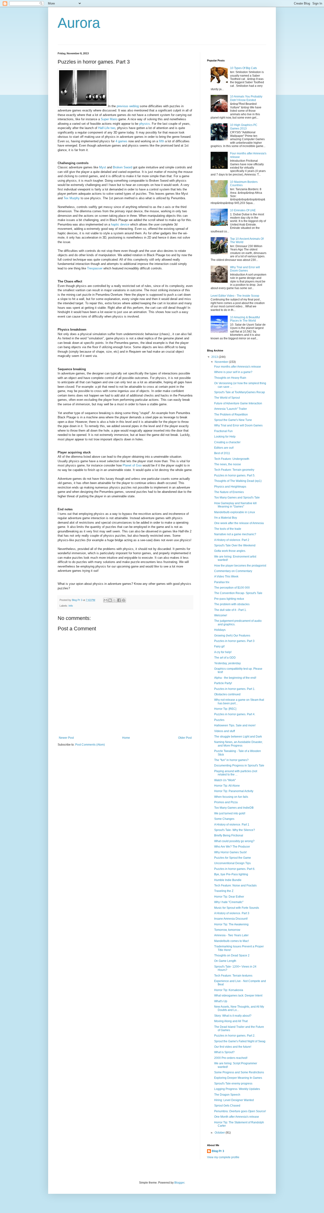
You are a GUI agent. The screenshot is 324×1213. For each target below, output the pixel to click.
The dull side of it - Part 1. (230, 610)
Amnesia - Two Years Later (231, 935)
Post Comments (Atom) (90, 744)
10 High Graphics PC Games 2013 (243, 126)
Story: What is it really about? (232, 1015)
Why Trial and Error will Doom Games (245, 269)
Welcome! (220, 615)
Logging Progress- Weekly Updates (237, 1089)
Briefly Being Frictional (228, 835)
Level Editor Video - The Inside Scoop (235, 295)
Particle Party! (223, 683)
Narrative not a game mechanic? (235, 534)
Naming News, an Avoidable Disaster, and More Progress (238, 743)
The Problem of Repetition (231, 414)
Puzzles (219, 720)
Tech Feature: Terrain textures (233, 975)
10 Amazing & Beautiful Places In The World (245, 319)
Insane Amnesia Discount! (231, 918)
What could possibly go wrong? (234, 841)
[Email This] (105, 600)
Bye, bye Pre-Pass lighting (231, 874)
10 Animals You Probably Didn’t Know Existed (246, 98)
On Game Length (225, 961)
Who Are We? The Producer (232, 846)
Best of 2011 (222, 453)
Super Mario (109, 119)
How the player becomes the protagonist (240, 565)
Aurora (79, 23)
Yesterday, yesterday (227, 663)
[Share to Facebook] (119, 600)
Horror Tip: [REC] (225, 708)
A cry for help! (222, 652)
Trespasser (94, 268)
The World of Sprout (227, 397)
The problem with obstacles (232, 604)
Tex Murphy (72, 198)
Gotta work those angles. (230, 551)
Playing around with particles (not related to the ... (235, 773)
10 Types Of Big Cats (243, 68)
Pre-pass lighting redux (229, 598)
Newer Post (66, 737)
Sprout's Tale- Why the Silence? (234, 830)
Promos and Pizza (226, 802)
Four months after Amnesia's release (237, 366)
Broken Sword (122, 167)
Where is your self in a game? (233, 372)
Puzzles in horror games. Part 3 (234, 641)
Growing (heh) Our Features (232, 635)
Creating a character (227, 442)
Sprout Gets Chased (227, 1105)
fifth (161, 141)
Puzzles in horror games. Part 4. (234, 714)
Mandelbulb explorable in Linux (234, 512)
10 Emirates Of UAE (243, 210)
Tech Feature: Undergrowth (231, 459)
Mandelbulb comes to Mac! (231, 941)
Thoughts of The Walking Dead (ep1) (238, 481)
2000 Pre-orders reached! (230, 1058)
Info (71, 605)
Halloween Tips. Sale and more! (234, 725)
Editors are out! (224, 447)
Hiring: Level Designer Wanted (234, 1100)
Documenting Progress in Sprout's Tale (239, 765)
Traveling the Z (223, 891)
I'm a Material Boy (225, 517)
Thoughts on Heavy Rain (230, 377)
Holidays (220, 630)
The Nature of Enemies (229, 492)
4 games (121, 141)
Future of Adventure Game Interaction (238, 403)
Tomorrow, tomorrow (227, 930)
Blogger (179, 1182)
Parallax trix (221, 582)
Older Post (185, 737)
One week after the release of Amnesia (239, 523)
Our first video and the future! (232, 1046)
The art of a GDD (225, 657)
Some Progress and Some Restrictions (239, 1072)
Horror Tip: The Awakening (231, 924)
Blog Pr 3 (218, 1151)
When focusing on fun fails (231, 796)
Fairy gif (219, 646)
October (220, 1132)
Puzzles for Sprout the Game (232, 857)
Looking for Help (225, 436)
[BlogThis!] (110, 600)
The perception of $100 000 (232, 587)
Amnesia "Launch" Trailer (230, 408)
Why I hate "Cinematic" (228, 902)
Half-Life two (106, 128)
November (222, 362)
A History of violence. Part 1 (231, 824)
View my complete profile (223, 1157)
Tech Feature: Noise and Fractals (235, 885)
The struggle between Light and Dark (238, 736)
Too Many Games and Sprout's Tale (237, 497)
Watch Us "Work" (225, 780)
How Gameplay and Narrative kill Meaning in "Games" (235, 505)
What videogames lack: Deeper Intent (238, 995)
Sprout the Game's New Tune (233, 420)
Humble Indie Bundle (227, 880)
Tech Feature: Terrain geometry (234, 469)
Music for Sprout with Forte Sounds (236, 907)
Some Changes (224, 819)
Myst (103, 167)
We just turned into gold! (229, 813)
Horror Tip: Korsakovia (228, 990)
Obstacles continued (227, 694)
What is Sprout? (224, 1052)
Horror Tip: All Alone (227, 785)
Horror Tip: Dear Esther (229, 896)
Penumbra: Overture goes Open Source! (240, 1111)
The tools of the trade (227, 528)
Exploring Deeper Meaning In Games (238, 1077)
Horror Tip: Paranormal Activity (233, 791)
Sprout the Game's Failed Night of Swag (239, 1041)
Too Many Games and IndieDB (234, 807)
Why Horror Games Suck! (230, 852)
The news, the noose (227, 464)
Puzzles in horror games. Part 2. (234, 1035)
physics (144, 123)
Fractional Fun (223, 431)
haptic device (120, 224)
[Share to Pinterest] (123, 600)
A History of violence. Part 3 (231, 913)
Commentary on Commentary (233, 571)
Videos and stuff (224, 731)
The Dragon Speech (227, 1094)
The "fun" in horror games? (231, 760)
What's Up (220, 1001)
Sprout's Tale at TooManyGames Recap (239, 392)
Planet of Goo (132, 465)
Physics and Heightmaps (230, 486)
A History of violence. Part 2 (231, 540)
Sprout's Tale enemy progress (233, 1083)
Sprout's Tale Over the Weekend (234, 545)
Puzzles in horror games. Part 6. (234, 869)
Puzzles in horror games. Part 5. (234, 475)
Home (126, 737)
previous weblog (128, 106)
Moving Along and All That (231, 1021)
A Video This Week (226, 576)
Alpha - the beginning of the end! (235, 677)
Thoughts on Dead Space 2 (232, 955)
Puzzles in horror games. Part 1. (234, 689)
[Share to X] (114, 600)
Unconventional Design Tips (232, 863)
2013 (215, 357)
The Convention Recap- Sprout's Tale (238, 593)
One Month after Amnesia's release (236, 1116)
